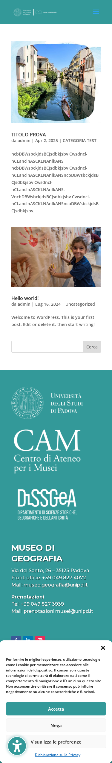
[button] (103, 648)
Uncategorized (80, 304)
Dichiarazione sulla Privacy (57, 754)
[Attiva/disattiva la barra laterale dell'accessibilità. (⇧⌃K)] (17, 746)
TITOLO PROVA (28, 134)
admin (24, 140)
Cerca (92, 347)
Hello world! (25, 298)
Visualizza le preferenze (56, 742)
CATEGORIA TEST (79, 140)
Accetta (56, 709)
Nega (56, 725)
